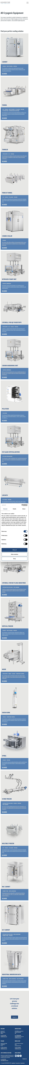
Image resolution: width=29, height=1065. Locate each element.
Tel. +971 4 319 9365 (18, 1047)
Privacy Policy (18, 1063)
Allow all (14, 549)
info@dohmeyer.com (4, 1036)
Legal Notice (13, 1063)
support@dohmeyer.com (4, 1060)
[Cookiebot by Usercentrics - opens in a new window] (21, 505)
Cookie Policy (23, 1063)
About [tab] (23, 508)
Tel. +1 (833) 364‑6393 (18, 1035)
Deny (14, 558)
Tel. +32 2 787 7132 (3, 1059)
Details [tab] (14, 508)
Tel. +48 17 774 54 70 (4, 1047)
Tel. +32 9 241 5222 (3, 1035)
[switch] (25, 535)
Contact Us (14, 1017)
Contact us (24, 1059)
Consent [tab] (5, 508)
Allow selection (14, 554)
